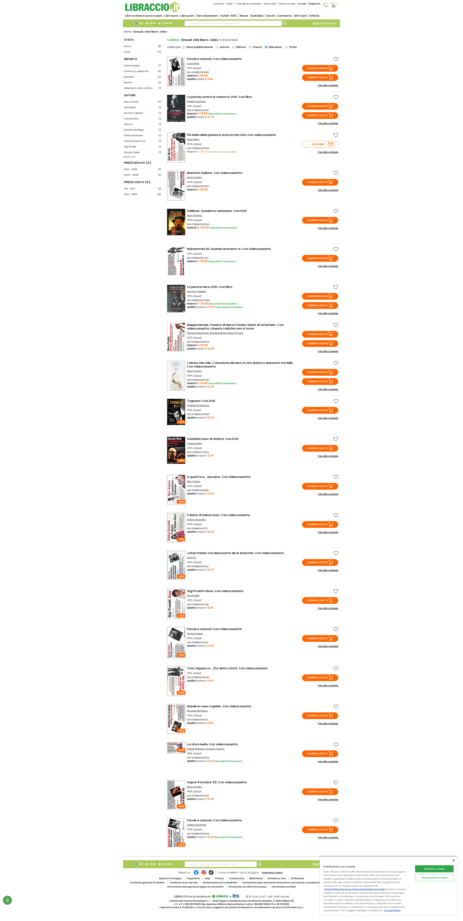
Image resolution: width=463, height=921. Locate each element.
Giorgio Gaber (142, 152)
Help (207, 878)
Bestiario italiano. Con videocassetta (214, 173)
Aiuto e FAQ (270, 3)
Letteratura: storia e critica (142, 88)
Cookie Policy (392, 910)
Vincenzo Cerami (214, 748)
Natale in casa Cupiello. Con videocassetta (219, 706)
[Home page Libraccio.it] (152, 11)
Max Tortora (193, 481)
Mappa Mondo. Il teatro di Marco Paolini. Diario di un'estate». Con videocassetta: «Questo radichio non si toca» (235, 327)
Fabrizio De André (142, 135)
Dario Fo (142, 124)
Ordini (230, 3)
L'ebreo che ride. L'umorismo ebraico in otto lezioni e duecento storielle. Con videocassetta (240, 365)
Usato (142, 51)
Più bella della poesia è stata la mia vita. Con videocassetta (231, 135)
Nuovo (142, 46)
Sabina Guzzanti (196, 519)
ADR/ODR (287, 882)
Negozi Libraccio (324, 23)
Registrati (314, 3)
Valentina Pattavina (198, 405)
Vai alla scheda (328, 85)
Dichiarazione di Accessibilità (220, 882)
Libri (140, 23)
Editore (241, 47)
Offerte (314, 16)
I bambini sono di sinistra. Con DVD (213, 439)
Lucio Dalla (193, 63)
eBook (244, 16)
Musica (142, 82)
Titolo (293, 47)
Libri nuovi (171, 16)
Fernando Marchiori (142, 141)
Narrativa (142, 76)
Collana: (173, 40)
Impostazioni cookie (434, 877)
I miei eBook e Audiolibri (248, 3)
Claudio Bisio (142, 118)
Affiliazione (297, 878)
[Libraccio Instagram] (203, 874)
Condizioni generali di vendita (147, 882)
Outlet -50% (228, 16)
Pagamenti (193, 878)
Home (127, 31)
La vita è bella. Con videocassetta (212, 744)
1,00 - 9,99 (142, 188)
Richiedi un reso (277, 878)
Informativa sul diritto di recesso (247, 886)
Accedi (302, 3)
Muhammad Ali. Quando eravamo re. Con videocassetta (229, 249)
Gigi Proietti (142, 146)
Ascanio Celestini (142, 113)
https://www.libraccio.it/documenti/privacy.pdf (354, 889)
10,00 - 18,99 (142, 194)
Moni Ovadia (194, 371)
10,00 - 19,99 (142, 169)
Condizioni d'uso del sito (183, 882)
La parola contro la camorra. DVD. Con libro (219, 97)
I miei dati (218, 3)
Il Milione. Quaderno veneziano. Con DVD (217, 211)
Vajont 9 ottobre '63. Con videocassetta (217, 782)
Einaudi (197, 67)
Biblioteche (256, 878)
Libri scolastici (143, 16)
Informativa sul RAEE (284, 886)
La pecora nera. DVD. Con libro (209, 287)
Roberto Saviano (196, 101)
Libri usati (187, 16)
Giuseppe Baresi (218, 333)
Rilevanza (275, 47)
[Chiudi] (454, 860)
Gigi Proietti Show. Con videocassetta (215, 591)
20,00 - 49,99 (142, 174)
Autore (224, 47)
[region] (388, 885)
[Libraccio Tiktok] (211, 874)
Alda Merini (142, 107)
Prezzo (257, 47)
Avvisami (318, 144)
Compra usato (317, 77)
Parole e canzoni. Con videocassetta (214, 59)
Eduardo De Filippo (142, 129)
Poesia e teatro (142, 65)
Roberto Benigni (195, 748)
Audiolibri (257, 16)
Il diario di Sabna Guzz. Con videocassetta (218, 515)
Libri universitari (207, 16)
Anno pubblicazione (199, 47)
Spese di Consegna (170, 878)
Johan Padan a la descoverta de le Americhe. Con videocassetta (235, 553)
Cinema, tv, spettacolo (142, 71)
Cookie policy (236, 878)
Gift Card (300, 16)
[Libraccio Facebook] (196, 874)
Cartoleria (285, 16)
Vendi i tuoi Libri (287, 3)
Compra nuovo (318, 68)
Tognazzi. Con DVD (201, 401)
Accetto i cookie (434, 869)
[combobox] (233, 23)
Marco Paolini (142, 101)
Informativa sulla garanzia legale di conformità (195, 886)
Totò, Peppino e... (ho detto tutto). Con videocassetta (227, 668)
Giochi (270, 16)
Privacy (219, 878)
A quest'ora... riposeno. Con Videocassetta (218, 477)
